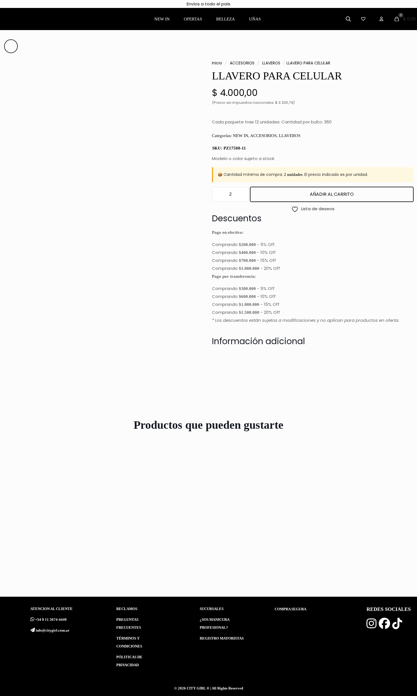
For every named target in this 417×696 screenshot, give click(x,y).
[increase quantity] (242, 194)
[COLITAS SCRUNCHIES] (361, 504)
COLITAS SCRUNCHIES (350, 561)
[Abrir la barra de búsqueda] (348, 18)
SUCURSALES (212, 609)
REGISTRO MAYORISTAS (222, 638)
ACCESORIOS (242, 63)
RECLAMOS (126, 609)
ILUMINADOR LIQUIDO (147, 561)
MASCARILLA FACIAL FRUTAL (54, 561)
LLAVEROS (271, 63)
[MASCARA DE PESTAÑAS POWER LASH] (259, 504)
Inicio (217, 63)
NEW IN (240, 135)
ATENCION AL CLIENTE (51, 609)
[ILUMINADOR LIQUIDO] (157, 504)
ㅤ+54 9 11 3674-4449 (51, 620)
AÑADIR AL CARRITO (332, 194)
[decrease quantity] (218, 194)
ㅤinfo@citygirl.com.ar (53, 630)
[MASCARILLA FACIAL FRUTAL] (55, 504)
